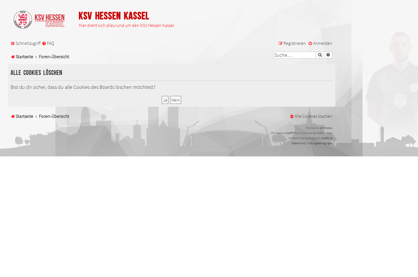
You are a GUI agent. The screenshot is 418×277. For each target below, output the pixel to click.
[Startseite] (42, 20)
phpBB (289, 133)
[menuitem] (48, 43)
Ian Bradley (326, 128)
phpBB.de (326, 138)
